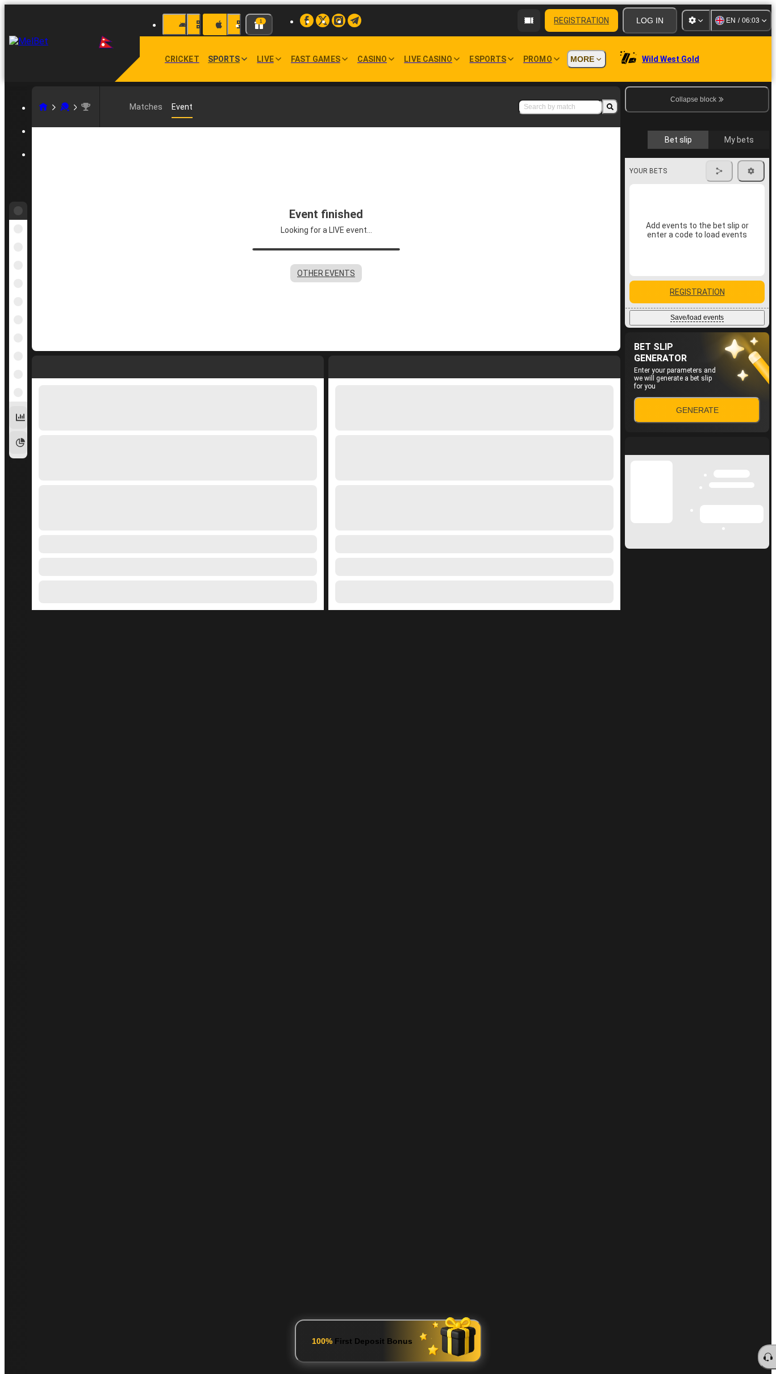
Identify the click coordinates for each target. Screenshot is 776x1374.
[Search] (610, 106)
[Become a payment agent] (529, 20)
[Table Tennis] (65, 106)
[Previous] (337, 364)
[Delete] (609, 364)
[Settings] (696, 20)
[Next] (363, 364)
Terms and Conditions (702, 269)
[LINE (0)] (43, 106)
